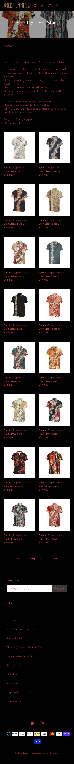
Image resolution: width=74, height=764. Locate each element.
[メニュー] (68, 5)
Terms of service (15, 638)
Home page (13, 683)
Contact (11, 620)
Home (10, 611)
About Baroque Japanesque (21, 629)
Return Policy (14, 665)
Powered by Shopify (50, 752)
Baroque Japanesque (32, 752)
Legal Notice (13, 692)
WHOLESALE (14, 701)
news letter (12, 674)
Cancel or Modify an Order (21, 656)
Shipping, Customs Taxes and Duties (26, 647)
